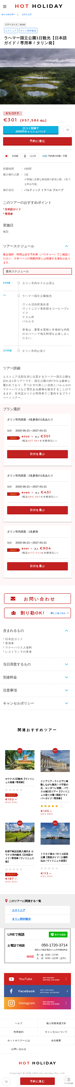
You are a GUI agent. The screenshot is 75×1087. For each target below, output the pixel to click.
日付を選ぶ (37, 453)
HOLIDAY (39, 6)
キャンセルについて (56, 1032)
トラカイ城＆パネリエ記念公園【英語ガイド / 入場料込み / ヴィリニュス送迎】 (54, 857)
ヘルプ (18, 1023)
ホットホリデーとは (19, 1040)
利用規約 (19, 1032)
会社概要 (56, 1040)
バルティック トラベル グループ (43, 189)
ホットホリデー (8, 14)
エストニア (27, 14)
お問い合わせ (40, 599)
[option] (37, 76)
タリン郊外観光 (28, 30)
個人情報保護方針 (56, 1023)
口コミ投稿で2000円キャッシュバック (31, 130)
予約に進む (38, 140)
